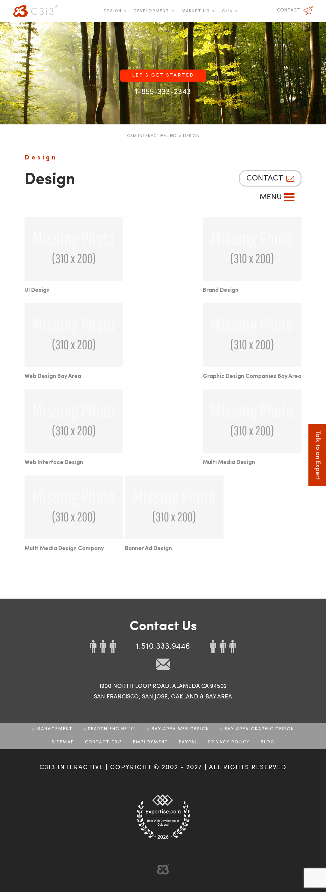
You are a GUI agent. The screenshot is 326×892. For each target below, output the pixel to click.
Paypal (188, 742)
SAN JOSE (155, 697)
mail (163, 664)
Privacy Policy (229, 742)
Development (152, 11)
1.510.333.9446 (163, 647)
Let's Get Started (163, 75)
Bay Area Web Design (180, 729)
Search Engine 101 (112, 729)
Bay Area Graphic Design (259, 729)
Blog (268, 742)
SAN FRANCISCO (116, 697)
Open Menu (289, 197)
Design (113, 11)
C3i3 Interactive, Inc (151, 136)
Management (54, 729)
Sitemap (63, 742)
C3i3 (35, 11)
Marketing (196, 11)
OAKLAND (184, 697)
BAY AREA (218, 697)
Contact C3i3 (103, 742)
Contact (288, 10)
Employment (150, 742)
